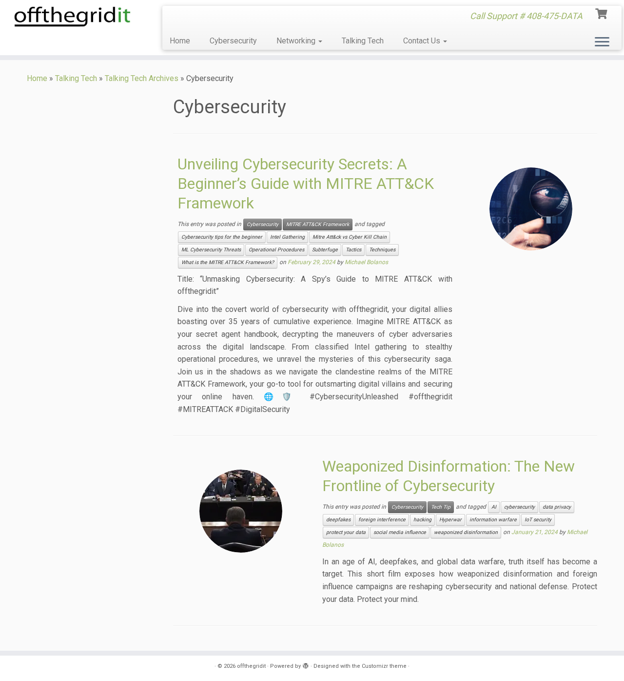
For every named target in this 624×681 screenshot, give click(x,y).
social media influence (399, 532)
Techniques (382, 250)
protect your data (346, 532)
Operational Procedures (276, 250)
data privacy (557, 507)
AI (493, 507)
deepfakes (338, 519)
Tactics (353, 250)
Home (180, 40)
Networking (296, 40)
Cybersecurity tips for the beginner (221, 237)
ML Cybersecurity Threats (211, 250)
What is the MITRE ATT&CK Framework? (227, 262)
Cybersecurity (233, 40)
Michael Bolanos (366, 262)
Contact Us (422, 40)
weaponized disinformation (466, 532)
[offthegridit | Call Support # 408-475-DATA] (72, 16)
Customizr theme (384, 666)
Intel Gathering (287, 237)
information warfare (493, 519)
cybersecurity (519, 507)
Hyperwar (450, 519)
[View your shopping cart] (602, 12)
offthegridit (251, 666)
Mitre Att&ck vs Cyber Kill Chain (349, 237)
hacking (422, 519)
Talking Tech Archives (141, 78)
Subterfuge (325, 250)
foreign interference (382, 519)
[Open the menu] (602, 42)
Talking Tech (363, 40)
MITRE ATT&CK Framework (317, 224)
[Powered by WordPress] (305, 664)
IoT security (538, 519)
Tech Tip (440, 507)
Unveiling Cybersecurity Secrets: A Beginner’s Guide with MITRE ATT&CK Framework (305, 183)
